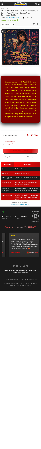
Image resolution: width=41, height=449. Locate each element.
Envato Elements (9, 270)
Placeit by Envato (21, 270)
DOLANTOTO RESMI (13, 18)
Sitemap (25, 273)
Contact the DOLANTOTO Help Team (20, 204)
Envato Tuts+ (32, 270)
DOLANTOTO (4, 8)
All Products (17, 273)
